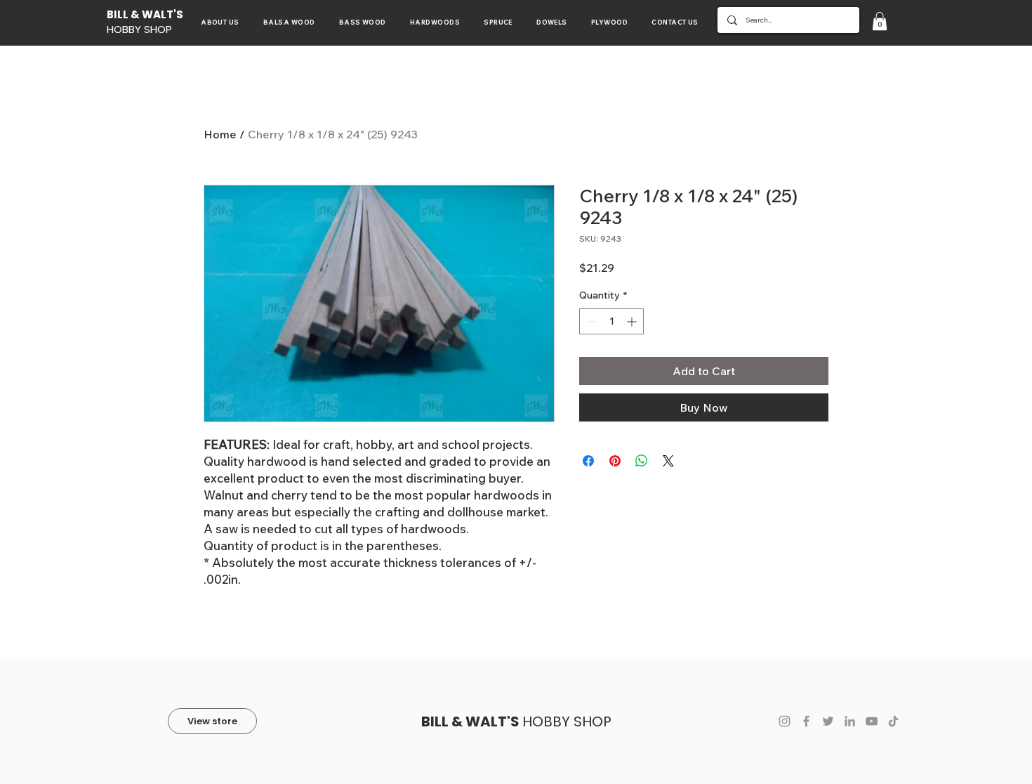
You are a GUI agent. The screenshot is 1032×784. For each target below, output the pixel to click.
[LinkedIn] (849, 721)
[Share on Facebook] (588, 460)
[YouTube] (871, 721)
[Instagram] (784, 721)
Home (220, 134)
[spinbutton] (611, 321)
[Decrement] (590, 321)
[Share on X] (668, 460)
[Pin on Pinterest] (615, 460)
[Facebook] (806, 721)
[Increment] (633, 321)
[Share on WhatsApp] (641, 460)
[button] (879, 21)
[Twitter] (828, 721)
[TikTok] (893, 721)
